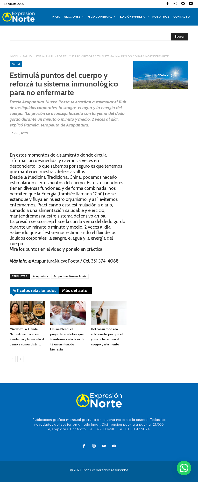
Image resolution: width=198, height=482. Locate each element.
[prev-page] (13, 359)
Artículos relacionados (34, 290)
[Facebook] (167, 4)
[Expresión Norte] (23, 16)
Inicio (14, 56)
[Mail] (183, 4)
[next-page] (20, 359)
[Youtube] (191, 4)
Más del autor (75, 290)
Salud (27, 56)
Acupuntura (40, 276)
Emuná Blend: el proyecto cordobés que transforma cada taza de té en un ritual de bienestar (67, 339)
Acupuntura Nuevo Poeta (69, 276)
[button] (184, 468)
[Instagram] (175, 4)
